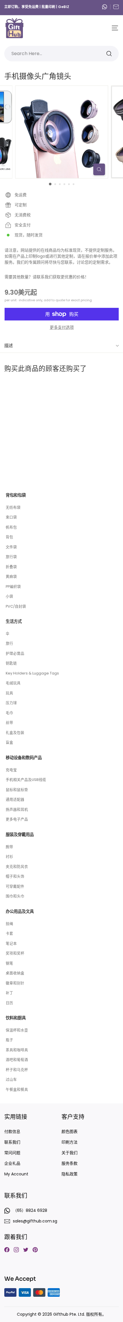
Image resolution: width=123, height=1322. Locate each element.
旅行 (9, 643)
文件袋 (11, 547)
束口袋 (11, 517)
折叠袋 (11, 566)
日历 (9, 1002)
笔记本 (11, 943)
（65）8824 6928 (106, 6)
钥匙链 (11, 663)
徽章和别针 (15, 983)
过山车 (11, 1079)
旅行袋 (11, 556)
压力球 (11, 702)
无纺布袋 (13, 507)
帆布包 (11, 527)
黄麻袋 (11, 576)
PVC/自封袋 (16, 606)
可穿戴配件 (15, 886)
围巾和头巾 (15, 896)
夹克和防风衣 (17, 866)
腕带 (9, 846)
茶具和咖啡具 (17, 1049)
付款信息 (12, 1131)
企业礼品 (12, 1163)
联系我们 (12, 1142)
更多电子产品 (17, 819)
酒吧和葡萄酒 (17, 1059)
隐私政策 (69, 1174)
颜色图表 (69, 1131)
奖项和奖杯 (15, 953)
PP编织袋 (13, 586)
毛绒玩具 (13, 683)
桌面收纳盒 (15, 973)
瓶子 (9, 1039)
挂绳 (9, 923)
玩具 (9, 693)
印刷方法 (69, 1142)
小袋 (9, 596)
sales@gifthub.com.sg (116, 7)
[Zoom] (99, 169)
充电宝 (11, 769)
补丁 (9, 992)
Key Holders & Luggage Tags (32, 673)
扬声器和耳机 (17, 809)
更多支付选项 (62, 327)
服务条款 (69, 1163)
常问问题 (12, 1153)
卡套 (9, 933)
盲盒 (9, 742)
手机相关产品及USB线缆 (26, 779)
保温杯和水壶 (17, 1030)
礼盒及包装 (15, 732)
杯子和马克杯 (17, 1069)
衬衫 (9, 856)
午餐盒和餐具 (17, 1089)
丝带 (9, 722)
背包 (9, 536)
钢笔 (9, 963)
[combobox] (61, 53)
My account (16, 1174)
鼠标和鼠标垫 (17, 789)
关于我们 (69, 1153)
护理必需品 (15, 653)
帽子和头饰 (15, 876)
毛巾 (9, 712)
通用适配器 (15, 799)
